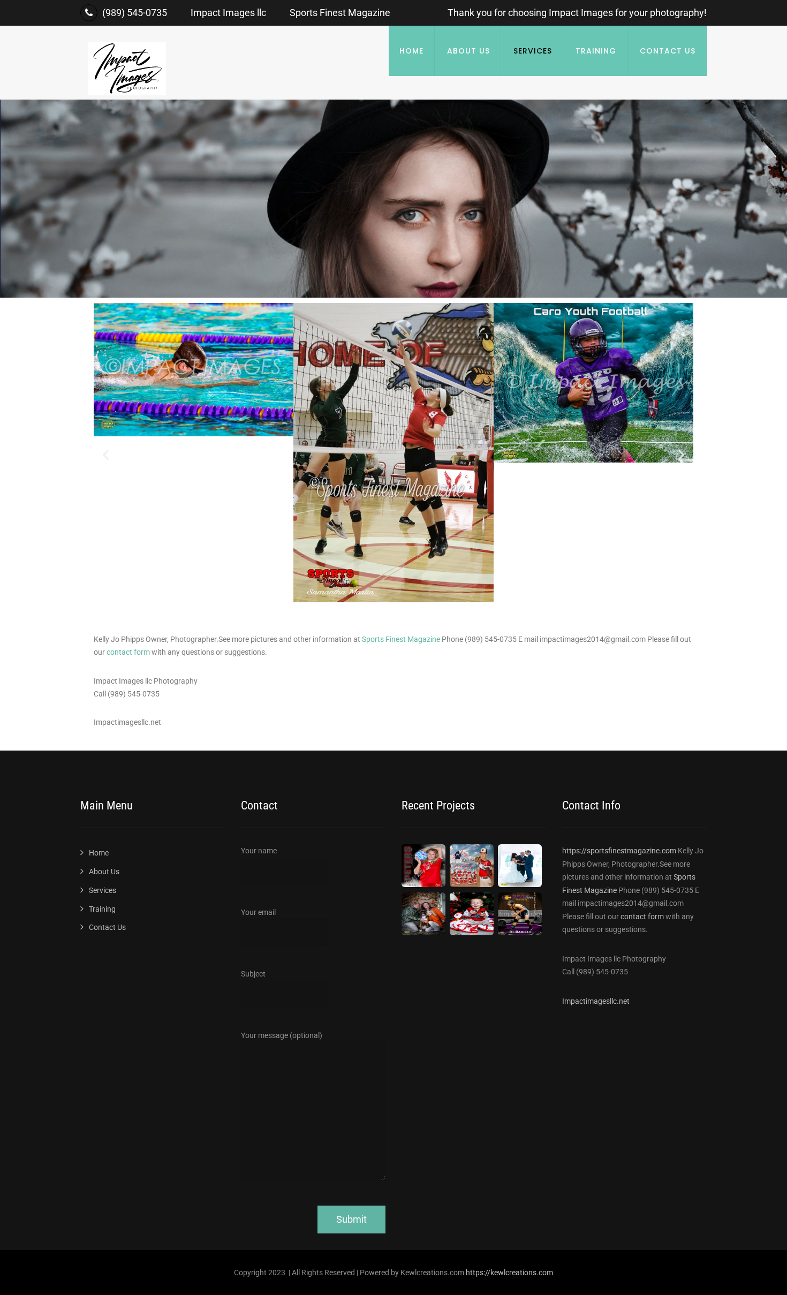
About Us (468, 51)
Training (596, 51)
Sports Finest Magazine (401, 639)
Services (532, 51)
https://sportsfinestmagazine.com (620, 850)
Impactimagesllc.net (596, 1001)
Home (411, 51)
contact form (128, 652)
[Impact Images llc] (127, 92)
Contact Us (667, 51)
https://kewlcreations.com (509, 1272)
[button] (105, 454)
